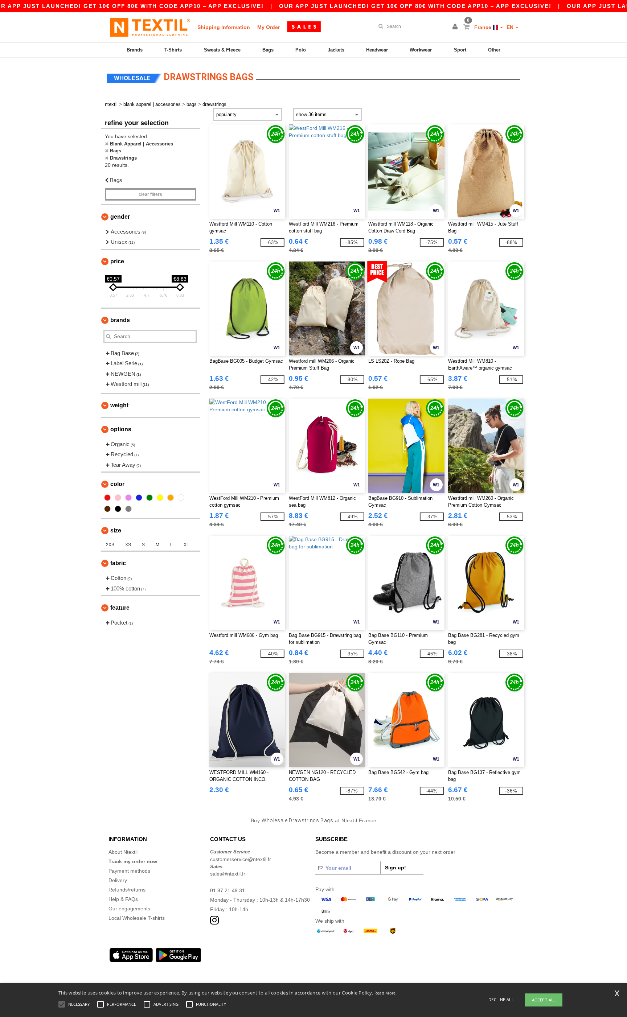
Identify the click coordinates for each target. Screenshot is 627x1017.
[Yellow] (160, 497)
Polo (300, 50)
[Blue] (139, 497)
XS (128, 544)
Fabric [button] (118, 563)
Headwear (377, 50)
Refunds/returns (127, 890)
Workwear (421, 50)
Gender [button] (120, 217)
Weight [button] (119, 405)
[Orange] (170, 497)
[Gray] (128, 509)
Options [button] (120, 429)
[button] (456, 27)
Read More (385, 993)
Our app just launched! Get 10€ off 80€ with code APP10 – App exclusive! (415, 6)
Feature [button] (120, 608)
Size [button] (115, 530)
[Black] (118, 509)
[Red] (107, 497)
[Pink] (118, 497)
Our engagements (129, 908)
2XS (110, 544)
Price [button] (117, 261)
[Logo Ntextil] (150, 27)
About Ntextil (123, 852)
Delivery (117, 880)
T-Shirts (173, 50)
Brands (135, 50)
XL (186, 544)
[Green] (149, 497)
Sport (460, 50)
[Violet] (128, 497)
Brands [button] (120, 320)
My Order (268, 27)
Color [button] (117, 484)
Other (494, 50)
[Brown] (107, 509)
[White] (181, 497)
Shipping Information (223, 27)
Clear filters (150, 194)
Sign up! (395, 867)
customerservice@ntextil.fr (240, 859)
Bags (268, 50)
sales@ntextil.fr (227, 874)
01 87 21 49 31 (227, 890)
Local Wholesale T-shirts (136, 918)
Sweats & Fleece (222, 50)
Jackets (336, 50)
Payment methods (129, 871)
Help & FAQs (123, 899)
